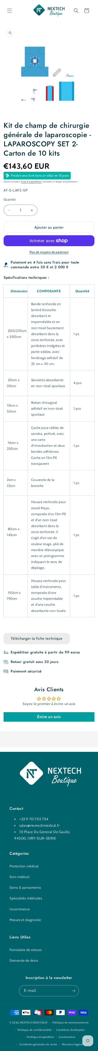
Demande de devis (24, 960)
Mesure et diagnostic (25, 920)
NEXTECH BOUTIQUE (33, 1022)
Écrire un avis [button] (49, 717)
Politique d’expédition (40, 1037)
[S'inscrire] (73, 990)
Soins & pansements (25, 887)
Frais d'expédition (31, 181)
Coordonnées (67, 1037)
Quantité (10, 199)
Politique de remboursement (71, 1022)
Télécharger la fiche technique (37, 638)
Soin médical (19, 877)
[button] (9, 10)
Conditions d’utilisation (70, 1030)
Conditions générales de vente (38, 1044)
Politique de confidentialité (35, 1030)
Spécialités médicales (26, 898)
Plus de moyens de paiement (49, 252)
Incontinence (20, 909)
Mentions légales (72, 1044)
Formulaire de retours (26, 950)
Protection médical (24, 866)
